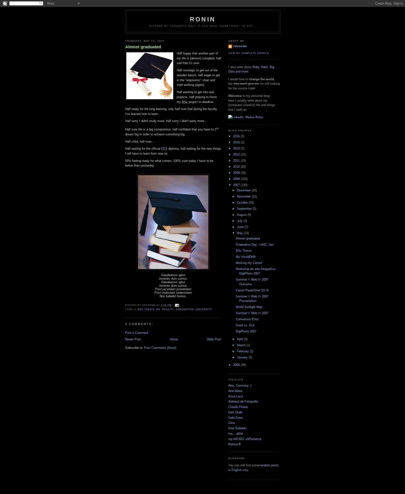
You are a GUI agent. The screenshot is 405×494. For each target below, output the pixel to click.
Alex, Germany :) (239, 385)
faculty (168, 309)
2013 (237, 148)
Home (174, 339)
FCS (164, 148)
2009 (237, 173)
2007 (237, 185)
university (203, 309)
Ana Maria (235, 391)
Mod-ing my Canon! (249, 263)
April (240, 339)
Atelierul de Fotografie (243, 401)
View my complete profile (248, 53)
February (243, 351)
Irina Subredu (237, 428)
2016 (237, 136)
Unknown (240, 46)
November (244, 196)
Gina (231, 423)
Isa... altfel (235, 433)
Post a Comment (136, 332)
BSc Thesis (244, 250)
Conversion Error (247, 319)
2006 (237, 365)
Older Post (214, 339)
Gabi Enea (235, 417)
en (158, 309)
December (244, 190)
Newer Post (133, 339)
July (240, 221)
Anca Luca (235, 396)
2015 (237, 142)
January (243, 357)
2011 (237, 160)
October (243, 202)
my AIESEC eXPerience (244, 439)
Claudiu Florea (238, 407)
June (240, 227)
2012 (237, 154)
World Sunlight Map (249, 307)
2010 (237, 166)
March (241, 345)
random (265, 465)
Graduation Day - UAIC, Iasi (255, 244)
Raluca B (234, 444)
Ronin (203, 19)
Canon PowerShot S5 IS (252, 290)
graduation (185, 309)
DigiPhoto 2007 (246, 331)
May (240, 233)
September (245, 208)
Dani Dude (235, 412)
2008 (237, 179)
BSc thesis (146, 309)
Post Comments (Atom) (160, 348)
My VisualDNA (246, 256)
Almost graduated (143, 47)
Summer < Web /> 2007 (252, 313)
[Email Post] (176, 305)
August (242, 215)
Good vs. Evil (245, 325)
